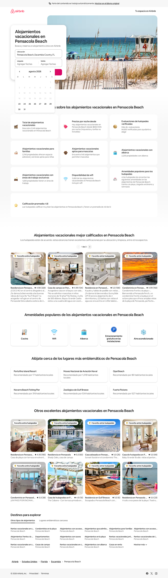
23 (19, 104)
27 (40, 104)
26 (35, 104)
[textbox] (26, 64)
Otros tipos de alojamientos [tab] (23, 520)
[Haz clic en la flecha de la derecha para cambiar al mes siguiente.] (50, 71)
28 (45, 104)
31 (24, 109)
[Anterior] (78, 247)
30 (19, 109)
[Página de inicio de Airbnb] (17, 11)
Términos (45, 573)
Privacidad (33, 573)
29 (50, 104)
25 (30, 104)
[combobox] (38, 54)
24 (25, 104)
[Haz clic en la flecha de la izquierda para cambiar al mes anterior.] (19, 71)
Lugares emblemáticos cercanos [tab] (53, 520)
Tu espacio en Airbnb (145, 11)
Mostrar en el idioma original (107, 3)
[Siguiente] (90, 247)
